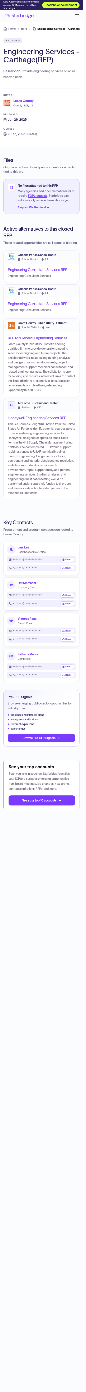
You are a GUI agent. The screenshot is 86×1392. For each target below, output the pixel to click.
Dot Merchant (27, 583)
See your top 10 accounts (39, 800)
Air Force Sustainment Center (38, 403)
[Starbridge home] (18, 16)
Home (12, 28)
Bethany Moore (28, 654)
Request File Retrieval (32, 207)
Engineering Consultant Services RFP (37, 270)
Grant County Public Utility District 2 (42, 323)
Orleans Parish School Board (37, 255)
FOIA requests (37, 195)
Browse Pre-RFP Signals (39, 738)
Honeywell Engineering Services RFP (37, 418)
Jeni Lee (23, 547)
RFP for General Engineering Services (37, 338)
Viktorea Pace (27, 618)
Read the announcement (61, 5)
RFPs (24, 28)
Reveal (68, 559)
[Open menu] (77, 16)
